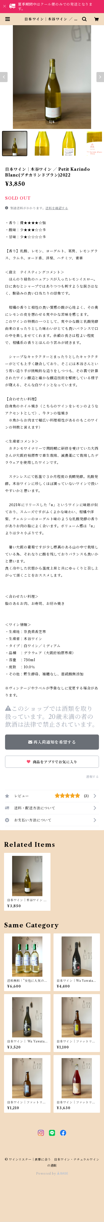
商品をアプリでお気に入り (54, 762)
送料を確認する (56, 208)
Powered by (46, 1173)
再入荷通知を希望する (54, 742)
